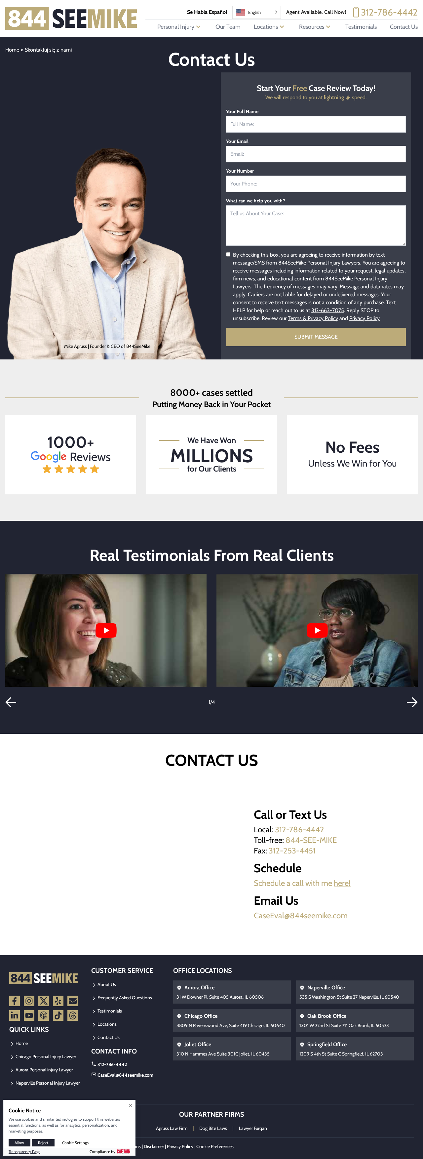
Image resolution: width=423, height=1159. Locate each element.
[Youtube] (29, 1015)
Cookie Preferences (215, 1146)
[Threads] (72, 1015)
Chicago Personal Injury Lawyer (45, 1056)
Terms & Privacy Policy (313, 318)
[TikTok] (58, 1015)
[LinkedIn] (14, 1015)
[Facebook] (14, 1001)
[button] (11, 702)
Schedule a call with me (302, 883)
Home (12, 50)
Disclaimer (154, 1146)
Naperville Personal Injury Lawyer (47, 1083)
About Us (106, 984)
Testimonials (361, 26)
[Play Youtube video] (106, 630)
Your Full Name (242, 111)
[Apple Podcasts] (43, 1015)
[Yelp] (58, 1001)
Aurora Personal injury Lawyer (44, 1070)
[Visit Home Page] (71, 18)
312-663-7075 (327, 310)
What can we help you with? (255, 201)
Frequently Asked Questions (124, 998)
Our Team (228, 26)
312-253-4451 (292, 850)
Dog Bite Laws (213, 1128)
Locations (106, 1024)
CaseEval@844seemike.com (301, 915)
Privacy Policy (364, 318)
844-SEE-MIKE (311, 840)
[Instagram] (29, 1001)
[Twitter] (43, 1001)
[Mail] (72, 1001)
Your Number (240, 171)
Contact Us (404, 26)
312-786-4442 (389, 12)
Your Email (237, 141)
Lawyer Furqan (253, 1128)
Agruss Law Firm (171, 1128)
